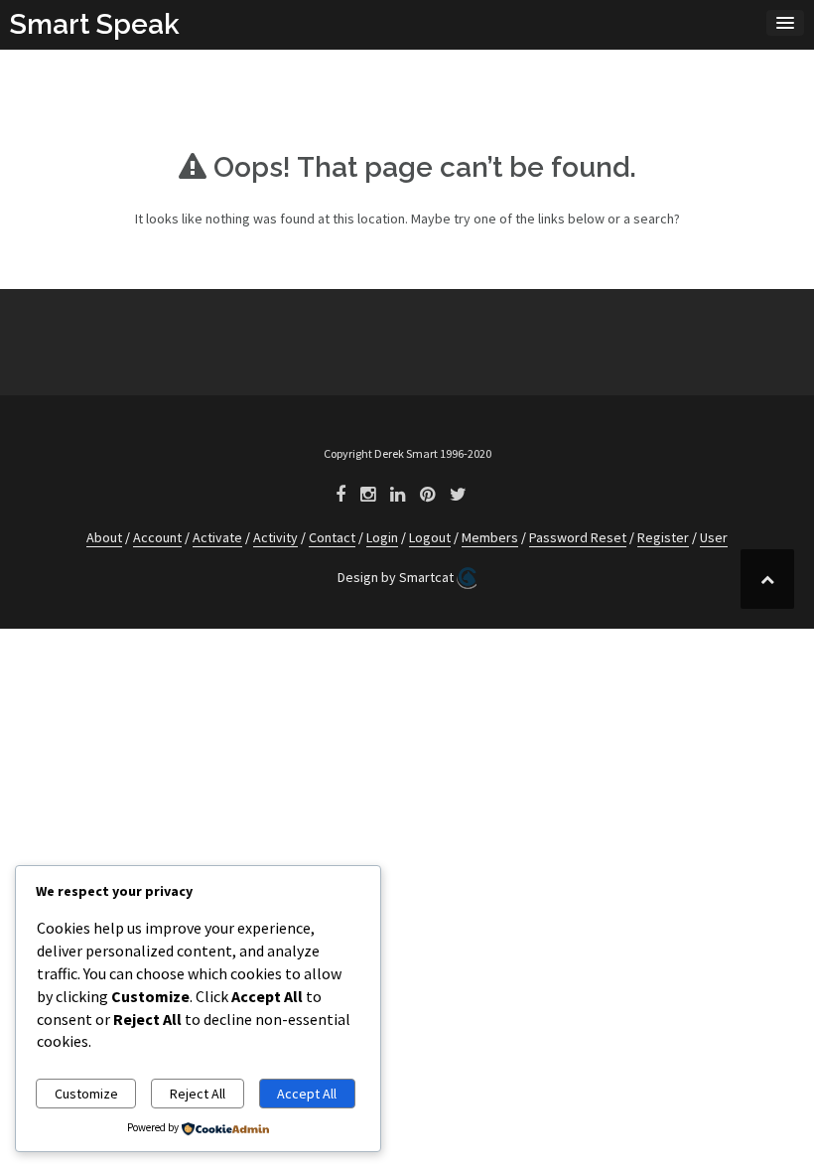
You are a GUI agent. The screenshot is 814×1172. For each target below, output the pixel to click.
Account (157, 537)
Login (382, 537)
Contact (332, 537)
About (104, 537)
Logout (430, 537)
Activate (217, 537)
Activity (275, 537)
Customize (86, 1093)
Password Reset (577, 537)
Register (663, 537)
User (714, 537)
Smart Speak (95, 24)
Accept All (307, 1093)
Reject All (197, 1093)
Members (490, 537)
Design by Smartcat (397, 577)
